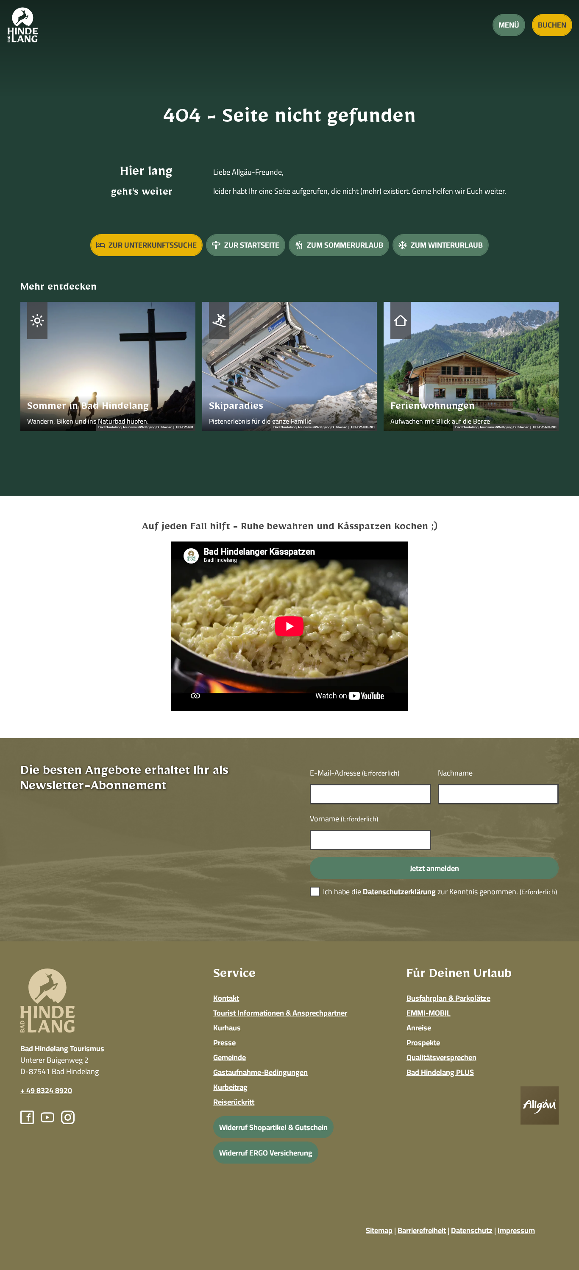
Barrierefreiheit (422, 1230)
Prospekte (423, 1042)
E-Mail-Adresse (354, 773)
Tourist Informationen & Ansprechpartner (280, 1013)
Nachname (455, 773)
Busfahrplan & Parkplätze (448, 998)
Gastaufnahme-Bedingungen (260, 1072)
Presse (224, 1042)
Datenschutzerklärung (399, 892)
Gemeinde (229, 1057)
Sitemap (379, 1230)
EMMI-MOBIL (428, 1013)
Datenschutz (472, 1230)
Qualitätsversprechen (441, 1057)
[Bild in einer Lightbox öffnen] (540, 1105)
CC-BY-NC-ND (363, 427)
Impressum (516, 1230)
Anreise (418, 1028)
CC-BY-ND (184, 427)
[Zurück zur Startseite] (23, 25)
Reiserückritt (233, 1102)
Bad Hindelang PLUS (440, 1072)
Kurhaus (227, 1028)
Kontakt (226, 998)
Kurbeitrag (230, 1087)
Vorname (344, 819)
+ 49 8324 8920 (46, 1090)
